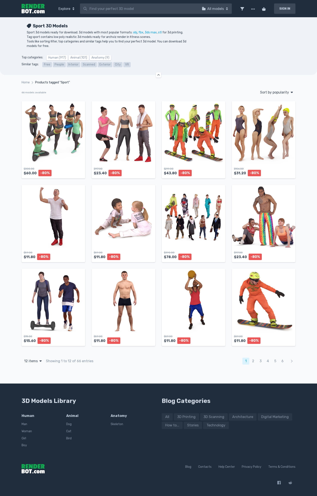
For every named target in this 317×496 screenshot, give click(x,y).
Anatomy (119, 416)
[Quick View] (79, 171)
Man (24, 424)
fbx (140, 32)
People (59, 64)
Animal (72, 416)
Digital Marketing (275, 417)
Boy (24, 445)
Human (28, 416)
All (167, 417)
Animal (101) (78, 57)
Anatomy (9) (100, 57)
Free (47, 64)
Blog (188, 467)
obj (135, 32)
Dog (69, 424)
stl (160, 32)
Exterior (105, 64)
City (118, 64)
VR (127, 64)
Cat (68, 431)
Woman (27, 431)
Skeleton (117, 424)
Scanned (89, 64)
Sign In (284, 9)
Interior (73, 64)
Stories (193, 425)
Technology (216, 425)
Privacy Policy (251, 467)
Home (26, 82)
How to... (172, 425)
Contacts (205, 467)
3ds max (151, 32)
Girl (24, 438)
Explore (64, 9)
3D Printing (186, 417)
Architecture (242, 417)
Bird (69, 438)
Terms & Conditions (281, 467)
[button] (242, 8)
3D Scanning (214, 417)
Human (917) (57, 57)
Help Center (226, 467)
